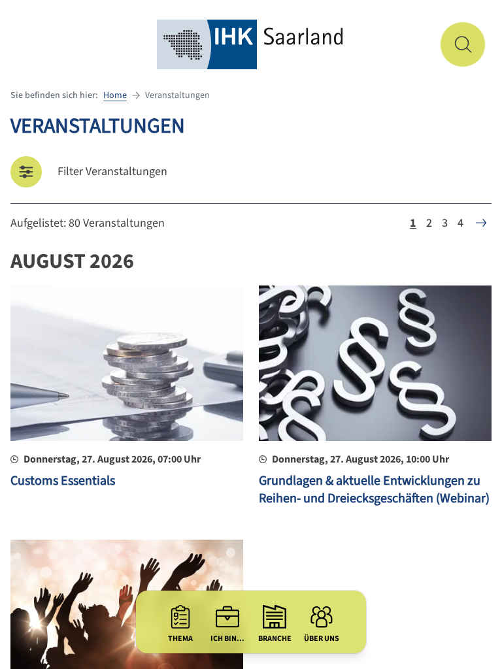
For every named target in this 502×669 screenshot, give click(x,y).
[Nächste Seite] (481, 223)
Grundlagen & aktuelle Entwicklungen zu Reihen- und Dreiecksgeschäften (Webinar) (374, 490)
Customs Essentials (62, 481)
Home (115, 95)
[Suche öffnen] (463, 44)
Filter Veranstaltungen (112, 171)
